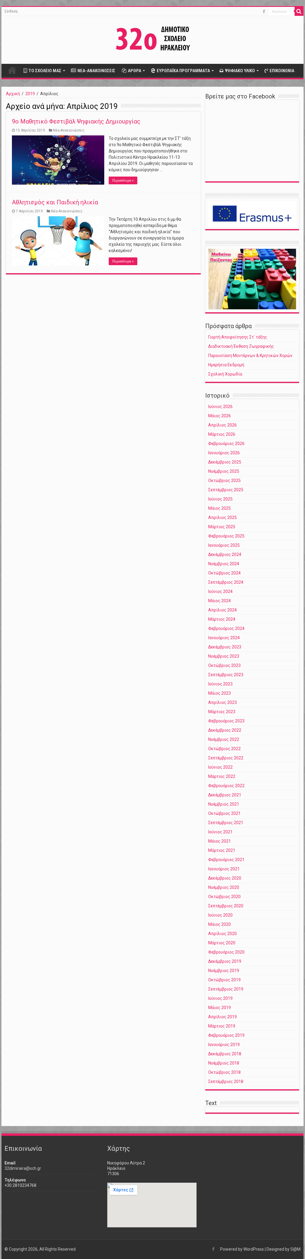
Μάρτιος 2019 (221, 1026)
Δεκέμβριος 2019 (224, 961)
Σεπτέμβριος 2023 (225, 674)
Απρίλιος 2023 (222, 702)
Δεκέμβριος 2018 (224, 1053)
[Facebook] (264, 11)
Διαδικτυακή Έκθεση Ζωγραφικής (241, 346)
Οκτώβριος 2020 (224, 896)
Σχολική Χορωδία (225, 374)
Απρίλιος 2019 (222, 1016)
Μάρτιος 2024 (221, 619)
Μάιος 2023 (219, 693)
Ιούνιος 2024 (220, 591)
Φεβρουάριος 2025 (226, 536)
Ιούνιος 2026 (220, 406)
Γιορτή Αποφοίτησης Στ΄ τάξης (237, 337)
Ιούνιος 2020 (220, 915)
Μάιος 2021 (219, 841)
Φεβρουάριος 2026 (226, 443)
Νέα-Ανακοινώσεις (69, 130)
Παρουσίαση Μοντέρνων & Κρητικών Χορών (250, 355)
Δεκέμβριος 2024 (224, 554)
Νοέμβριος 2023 (223, 656)
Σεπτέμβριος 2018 (225, 1081)
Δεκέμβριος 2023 (224, 647)
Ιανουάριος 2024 (224, 637)
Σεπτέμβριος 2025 (225, 489)
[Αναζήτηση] (299, 11)
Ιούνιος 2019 (220, 998)
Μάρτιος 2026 (221, 434)
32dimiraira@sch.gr (22, 1168)
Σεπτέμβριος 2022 (225, 758)
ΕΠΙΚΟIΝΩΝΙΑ (282, 70)
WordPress (253, 1249)
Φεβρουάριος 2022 (226, 785)
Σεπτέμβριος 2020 (225, 905)
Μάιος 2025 (219, 508)
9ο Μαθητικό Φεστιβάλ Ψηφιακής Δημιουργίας (76, 121)
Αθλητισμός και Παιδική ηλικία (55, 202)
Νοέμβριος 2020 (223, 887)
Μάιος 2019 (219, 1007)
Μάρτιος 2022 (221, 776)
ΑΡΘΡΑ (134, 70)
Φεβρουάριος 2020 (226, 952)
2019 (30, 93)
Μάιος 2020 (219, 924)
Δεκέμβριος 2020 (224, 878)
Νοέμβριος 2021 (223, 804)
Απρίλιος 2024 (222, 610)
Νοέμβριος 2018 (223, 1063)
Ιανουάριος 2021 (224, 868)
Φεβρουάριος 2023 (226, 721)
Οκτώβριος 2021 (224, 813)
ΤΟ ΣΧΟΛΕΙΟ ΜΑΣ (45, 70)
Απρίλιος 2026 (222, 425)
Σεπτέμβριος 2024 (225, 582)
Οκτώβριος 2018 (224, 1072)
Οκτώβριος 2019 (224, 979)
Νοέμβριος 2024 (223, 563)
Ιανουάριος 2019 (224, 1044)
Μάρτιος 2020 (221, 942)
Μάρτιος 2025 (221, 526)
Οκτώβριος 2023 (224, 665)
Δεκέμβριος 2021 (224, 795)
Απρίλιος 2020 (222, 933)
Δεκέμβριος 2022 (224, 730)
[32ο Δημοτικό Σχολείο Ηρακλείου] (152, 38)
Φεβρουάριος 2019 (226, 1035)
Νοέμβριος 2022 (223, 739)
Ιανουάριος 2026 (224, 452)
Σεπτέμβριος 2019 (225, 989)
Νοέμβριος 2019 (223, 970)
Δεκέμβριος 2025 (224, 462)
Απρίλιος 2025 (222, 517)
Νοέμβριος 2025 (223, 471)
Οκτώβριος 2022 (224, 748)
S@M (295, 1249)
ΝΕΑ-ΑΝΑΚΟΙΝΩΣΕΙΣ (96, 70)
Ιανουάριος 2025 (224, 545)
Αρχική (12, 70)
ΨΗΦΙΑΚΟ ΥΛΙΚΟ (240, 70)
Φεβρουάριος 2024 (226, 628)
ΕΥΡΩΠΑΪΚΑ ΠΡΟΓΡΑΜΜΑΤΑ (183, 70)
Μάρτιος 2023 (221, 711)
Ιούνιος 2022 (220, 767)
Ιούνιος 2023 (220, 684)
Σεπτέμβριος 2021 (225, 822)
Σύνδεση (11, 11)
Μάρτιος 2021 (221, 850)
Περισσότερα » (123, 180)
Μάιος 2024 (219, 600)
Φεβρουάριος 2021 (226, 859)
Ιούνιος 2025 (220, 499)
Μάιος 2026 (219, 415)
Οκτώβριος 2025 (224, 480)
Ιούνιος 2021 (220, 831)
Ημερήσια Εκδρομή (226, 364)
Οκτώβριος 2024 (224, 573)
